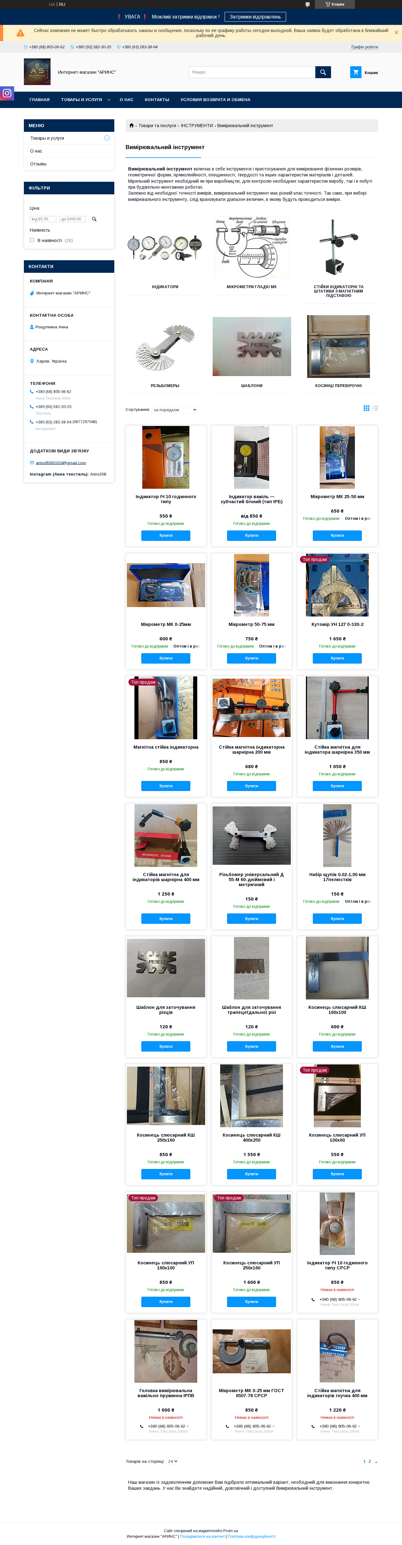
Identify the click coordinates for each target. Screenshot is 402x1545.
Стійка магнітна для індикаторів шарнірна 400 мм (166, 877)
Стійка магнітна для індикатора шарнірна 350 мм (337, 750)
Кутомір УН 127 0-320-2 (337, 624)
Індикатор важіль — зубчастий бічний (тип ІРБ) (252, 499)
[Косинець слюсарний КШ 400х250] (252, 1095)
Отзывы (38, 163)
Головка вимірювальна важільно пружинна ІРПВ (166, 1393)
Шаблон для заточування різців (165, 1010)
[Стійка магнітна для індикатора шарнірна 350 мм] (337, 707)
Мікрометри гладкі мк (252, 287)
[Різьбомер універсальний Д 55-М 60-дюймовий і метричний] (252, 835)
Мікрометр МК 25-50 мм (337, 496)
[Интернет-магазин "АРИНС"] (37, 83)
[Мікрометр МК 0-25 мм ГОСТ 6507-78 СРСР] (252, 1351)
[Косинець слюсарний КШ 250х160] (166, 1095)
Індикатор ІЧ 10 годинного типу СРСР (337, 1265)
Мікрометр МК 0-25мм (166, 624)
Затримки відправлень (255, 16)
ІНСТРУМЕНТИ (197, 125)
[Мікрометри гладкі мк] (252, 247)
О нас (126, 99)
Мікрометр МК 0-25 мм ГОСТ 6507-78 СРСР (251, 1393)
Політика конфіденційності (251, 1536)
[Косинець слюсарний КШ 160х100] (337, 967)
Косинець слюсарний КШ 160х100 (337, 1010)
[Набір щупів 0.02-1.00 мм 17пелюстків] (337, 835)
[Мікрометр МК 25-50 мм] (337, 457)
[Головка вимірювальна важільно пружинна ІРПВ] (166, 1351)
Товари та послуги (157, 125)
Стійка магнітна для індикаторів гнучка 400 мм (337, 1393)
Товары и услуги (81, 99)
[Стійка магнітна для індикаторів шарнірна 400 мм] (166, 835)
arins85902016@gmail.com (61, 462)
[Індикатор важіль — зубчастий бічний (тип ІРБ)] (252, 457)
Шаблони (252, 386)
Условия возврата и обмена (215, 99)
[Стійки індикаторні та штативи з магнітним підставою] (338, 247)
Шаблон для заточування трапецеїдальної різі (251, 1010)
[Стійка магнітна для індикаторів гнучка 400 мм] (337, 1351)
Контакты (157, 99)
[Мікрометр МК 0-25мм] (166, 584)
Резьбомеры (165, 386)
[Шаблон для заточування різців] (166, 967)
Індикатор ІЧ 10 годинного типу (166, 499)
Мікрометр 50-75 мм (251, 624)
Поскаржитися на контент (202, 1536)
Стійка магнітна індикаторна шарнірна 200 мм (252, 750)
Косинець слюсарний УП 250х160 (251, 1265)
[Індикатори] (165, 247)
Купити (166, 535)
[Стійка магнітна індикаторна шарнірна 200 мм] (252, 707)
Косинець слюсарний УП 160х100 (166, 1265)
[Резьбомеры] (165, 346)
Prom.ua (230, 1531)
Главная (40, 99)
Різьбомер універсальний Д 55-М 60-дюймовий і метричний (251, 879)
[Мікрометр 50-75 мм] (252, 584)
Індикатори (165, 287)
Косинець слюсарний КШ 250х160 (166, 1138)
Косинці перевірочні (338, 386)
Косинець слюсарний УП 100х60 (337, 1138)
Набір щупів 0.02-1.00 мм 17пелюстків (337, 877)
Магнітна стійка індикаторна (165, 747)
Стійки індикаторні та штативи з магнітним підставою (339, 291)
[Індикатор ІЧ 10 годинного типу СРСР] (337, 1223)
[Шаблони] (252, 346)
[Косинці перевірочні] (338, 346)
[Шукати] (323, 72)
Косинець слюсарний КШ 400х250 (251, 1138)
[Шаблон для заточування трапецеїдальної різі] (252, 967)
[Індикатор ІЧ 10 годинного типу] (166, 457)
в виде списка (375, 409)
